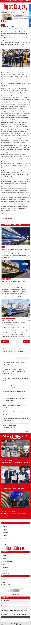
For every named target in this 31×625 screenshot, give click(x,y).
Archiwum (5, 535)
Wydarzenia (8, 279)
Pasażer (4, 558)
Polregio (5, 570)
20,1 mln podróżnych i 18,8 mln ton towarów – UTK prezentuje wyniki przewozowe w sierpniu (16, 321)
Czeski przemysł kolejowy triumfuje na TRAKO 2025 (15, 462)
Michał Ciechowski (12, 283)
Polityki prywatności (7, 544)
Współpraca (5, 532)
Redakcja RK (11, 251)
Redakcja (12, 28)
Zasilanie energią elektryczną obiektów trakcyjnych (16, 249)
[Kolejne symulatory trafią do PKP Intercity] (15, 474)
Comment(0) (19, 28)
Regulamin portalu (7, 541)
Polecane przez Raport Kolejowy (15, 436)
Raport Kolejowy (12, 324)
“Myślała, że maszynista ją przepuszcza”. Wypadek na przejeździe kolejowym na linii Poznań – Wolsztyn (14, 371)
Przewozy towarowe (10, 318)
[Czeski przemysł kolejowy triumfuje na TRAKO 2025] (15, 448)
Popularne (8, 358)
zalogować (10, 351)
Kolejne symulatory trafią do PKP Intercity (12, 488)
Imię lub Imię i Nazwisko (6, 600)
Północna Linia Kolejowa (27, 341)
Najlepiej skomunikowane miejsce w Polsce (6, 341)
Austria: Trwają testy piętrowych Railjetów (12, 1)
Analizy (3, 24)
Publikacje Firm (6, 573)
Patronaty (5, 529)
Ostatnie (23, 358)
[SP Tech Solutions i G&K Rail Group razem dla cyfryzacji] (15, 499)
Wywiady (5, 555)
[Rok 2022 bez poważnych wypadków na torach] (16, 269)
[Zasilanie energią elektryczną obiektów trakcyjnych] (16, 236)
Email (2, 605)
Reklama (5, 538)
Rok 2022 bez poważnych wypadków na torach (15, 281)
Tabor (4, 564)
